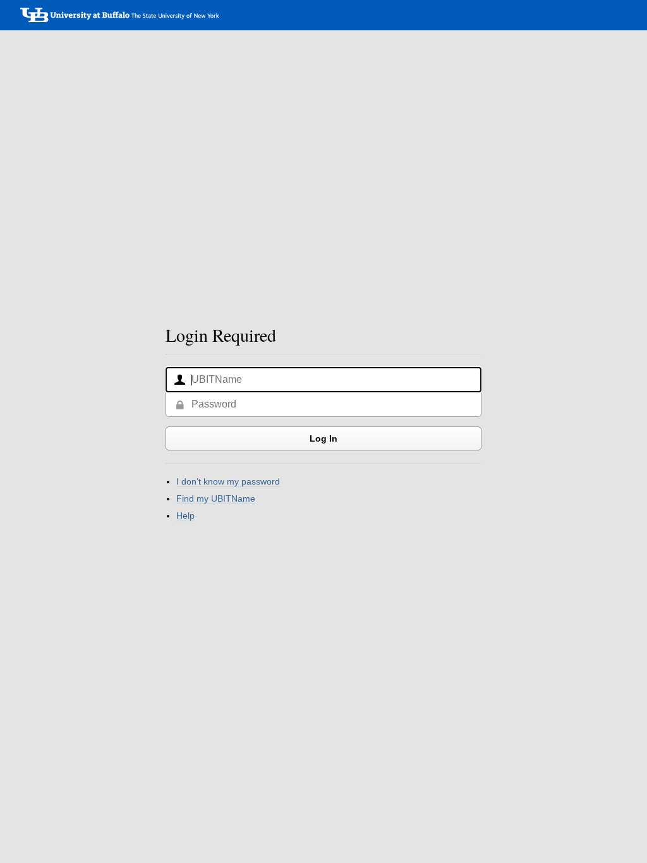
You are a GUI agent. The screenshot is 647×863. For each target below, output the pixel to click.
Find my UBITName (215, 498)
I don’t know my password (228, 481)
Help (185, 515)
